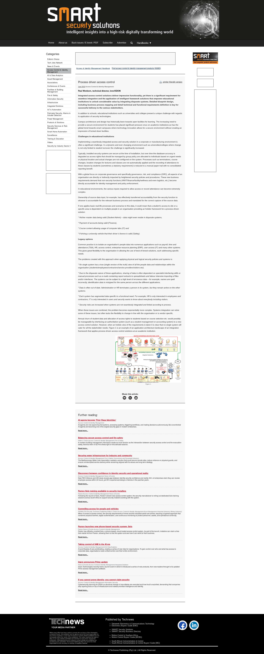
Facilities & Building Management (55, 90)
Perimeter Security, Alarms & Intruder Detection (59, 114)
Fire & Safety (52, 95)
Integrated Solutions (55, 106)
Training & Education (55, 138)
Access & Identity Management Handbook (93, 68)
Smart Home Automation (57, 131)
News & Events (53, 66)
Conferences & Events (56, 86)
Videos (50, 142)
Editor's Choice (53, 59)
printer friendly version (172, 81)
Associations (52, 82)
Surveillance (52, 135)
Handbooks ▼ (144, 42)
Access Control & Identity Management (57, 70)
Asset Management (55, 79)
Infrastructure (52, 102)
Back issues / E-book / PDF (85, 43)
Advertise (121, 43)
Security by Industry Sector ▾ (59, 146)
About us (63, 43)
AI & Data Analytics (55, 75)
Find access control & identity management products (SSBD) (136, 68)
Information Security (55, 98)
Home (51, 43)
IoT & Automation (54, 109)
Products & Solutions (55, 122)
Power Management (55, 118)
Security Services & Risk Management (57, 127)
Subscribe (108, 43)
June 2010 (81, 86)
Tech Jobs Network (55, 62)
